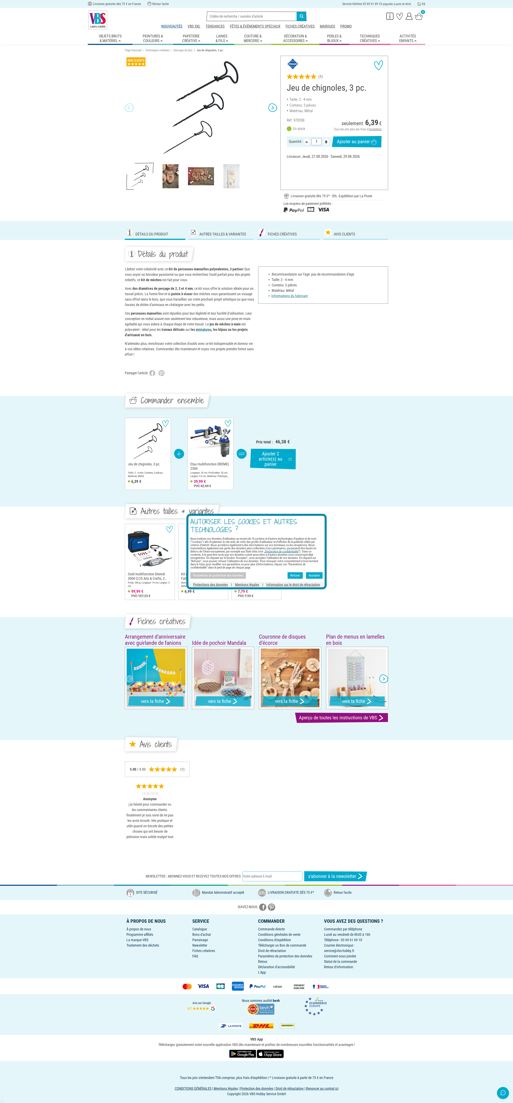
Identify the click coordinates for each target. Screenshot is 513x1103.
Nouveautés (171, 26)
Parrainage (200, 940)
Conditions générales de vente (279, 934)
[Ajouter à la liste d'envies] (379, 65)
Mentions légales (247, 584)
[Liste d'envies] (399, 16)
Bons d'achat (201, 934)
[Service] (390, 16)
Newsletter (199, 945)
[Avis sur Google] (201, 1006)
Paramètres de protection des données (285, 956)
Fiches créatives (300, 26)
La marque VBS (137, 940)
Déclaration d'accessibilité (276, 967)
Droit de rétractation (272, 951)
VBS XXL (194, 26)
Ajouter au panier (353, 141)
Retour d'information (338, 967)
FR (423, 4)
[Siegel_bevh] (260, 1009)
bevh (276, 1000)
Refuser (295, 575)
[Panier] (419, 16)
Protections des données (210, 584)
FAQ (195, 956)
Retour (262, 961)
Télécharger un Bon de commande (282, 945)
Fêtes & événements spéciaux (255, 26)
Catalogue (199, 929)
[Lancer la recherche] (302, 16)
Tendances (215, 26)
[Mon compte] (409, 16)
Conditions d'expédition (274, 940)
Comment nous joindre (340, 956)
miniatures (203, 329)
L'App (262, 972)
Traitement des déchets (142, 945)
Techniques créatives (157, 50)
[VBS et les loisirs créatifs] (98, 20)
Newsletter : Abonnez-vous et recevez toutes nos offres (193, 876)
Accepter (314, 575)
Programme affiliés (139, 934)
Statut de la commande (340, 961)
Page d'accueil (133, 50)
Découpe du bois (183, 50)
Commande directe (271, 929)
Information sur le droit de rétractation (293, 584)
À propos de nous (138, 929)
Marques (327, 26)
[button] (129, 107)
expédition (375, 129)
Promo (346, 26)
